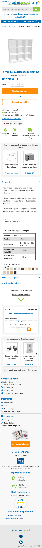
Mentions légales (9, 409)
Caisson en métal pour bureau (11, 357)
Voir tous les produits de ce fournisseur (21, 370)
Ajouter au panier (20, 91)
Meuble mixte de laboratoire (11, 165)
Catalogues (7, 420)
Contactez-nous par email (13, 393)
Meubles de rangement (10, 26)
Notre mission (8, 402)
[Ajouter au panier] (29, 329)
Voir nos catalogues (20, 444)
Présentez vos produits (12, 426)
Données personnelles (12, 411)
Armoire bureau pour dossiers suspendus (29, 358)
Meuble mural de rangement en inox (29, 165)
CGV (5, 406)
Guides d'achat (8, 423)
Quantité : (5, 84)
